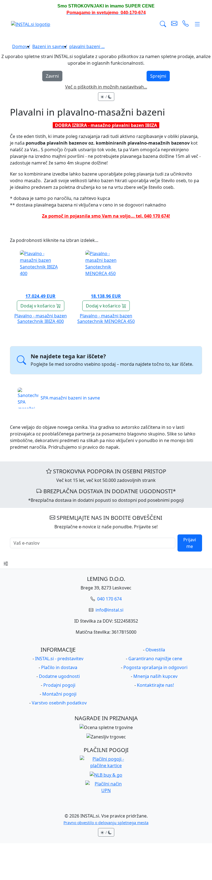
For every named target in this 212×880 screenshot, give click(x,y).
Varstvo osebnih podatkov (59, 703)
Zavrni (52, 76)
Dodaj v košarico (38, 306)
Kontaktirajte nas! (155, 685)
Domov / (21, 46)
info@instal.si (108, 610)
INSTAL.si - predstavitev (59, 659)
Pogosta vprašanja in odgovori (155, 667)
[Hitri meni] (6, 563)
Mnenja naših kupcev (155, 676)
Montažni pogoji (59, 694)
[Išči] (163, 24)
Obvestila (155, 650)
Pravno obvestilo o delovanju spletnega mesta (106, 822)
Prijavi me (189, 543)
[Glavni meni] (197, 24)
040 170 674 (109, 599)
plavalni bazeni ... (87, 46)
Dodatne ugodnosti (59, 676)
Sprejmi (158, 76)
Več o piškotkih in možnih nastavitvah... (106, 87)
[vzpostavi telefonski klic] (185, 24)
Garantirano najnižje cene (155, 659)
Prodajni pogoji (59, 685)
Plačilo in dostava (59, 667)
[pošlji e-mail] (174, 24)
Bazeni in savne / (49, 46)
